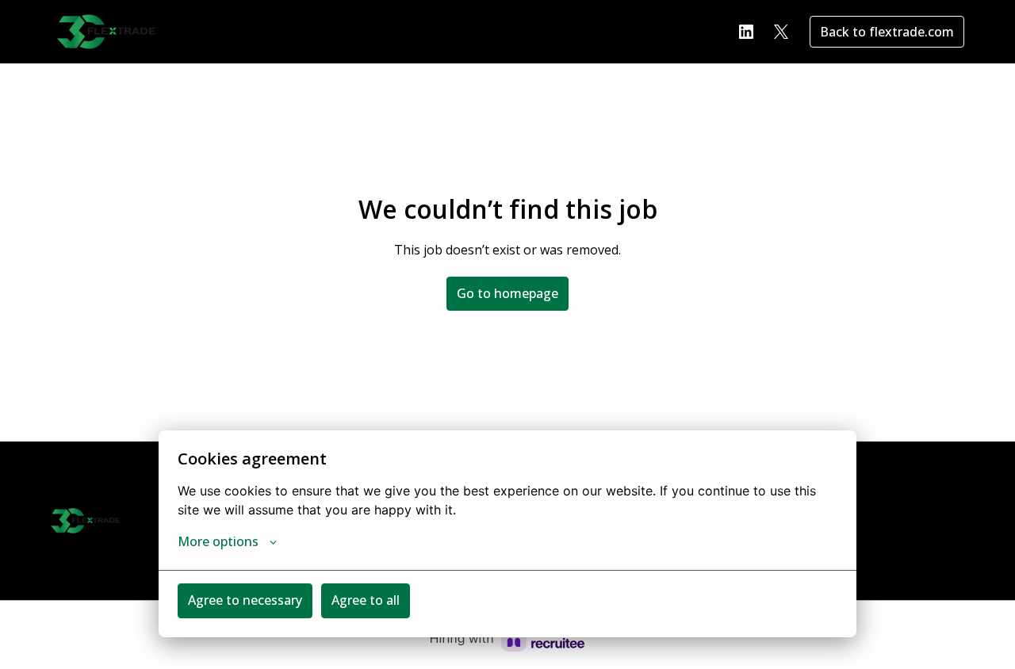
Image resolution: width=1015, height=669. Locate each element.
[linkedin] (746, 32)
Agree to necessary (245, 600)
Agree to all (365, 600)
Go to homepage (507, 293)
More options (218, 541)
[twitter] (781, 32)
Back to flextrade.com (887, 31)
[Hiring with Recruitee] (507, 639)
